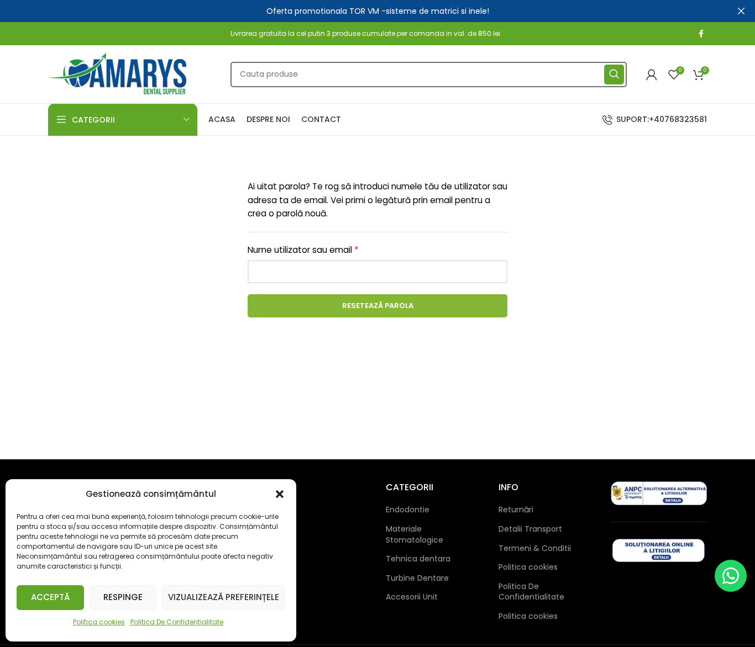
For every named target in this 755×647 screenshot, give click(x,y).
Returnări (516, 510)
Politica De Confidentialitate (176, 622)
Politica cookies (99, 622)
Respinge (123, 597)
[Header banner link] (361, 11)
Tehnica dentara (418, 559)
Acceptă (50, 597)
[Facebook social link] (701, 33)
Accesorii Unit (412, 597)
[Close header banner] (741, 11)
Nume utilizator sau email (325, 249)
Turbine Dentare (417, 578)
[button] (279, 494)
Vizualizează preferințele (223, 597)
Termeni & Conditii (535, 548)
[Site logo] (117, 73)
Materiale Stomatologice (414, 534)
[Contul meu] (652, 74)
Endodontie (407, 510)
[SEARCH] (614, 74)
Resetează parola (377, 305)
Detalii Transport (530, 529)
